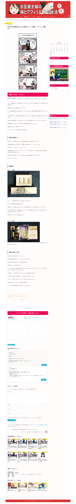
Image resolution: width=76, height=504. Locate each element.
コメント (10, 391)
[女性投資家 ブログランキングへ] (11, 317)
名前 (9, 404)
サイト (9, 413)
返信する (44, 364)
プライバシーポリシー (52, 16)
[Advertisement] (17, 331)
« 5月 (51, 53)
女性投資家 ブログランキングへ (13, 318)
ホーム (21, 16)
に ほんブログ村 (28, 308)
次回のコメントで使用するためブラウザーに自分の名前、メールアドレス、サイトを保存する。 (25, 417)
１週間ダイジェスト (12, 344)
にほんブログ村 (27, 318)
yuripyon (17, 472)
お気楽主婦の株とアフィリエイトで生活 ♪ (37, 500)
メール (9, 409)
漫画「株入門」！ (27, 16)
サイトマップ (45, 16)
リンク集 (33, 16)
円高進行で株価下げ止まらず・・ (56, 118)
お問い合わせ (39, 16)
